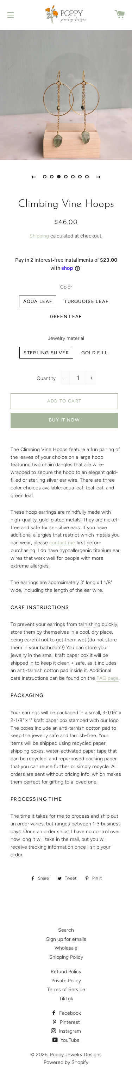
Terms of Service (66, 990)
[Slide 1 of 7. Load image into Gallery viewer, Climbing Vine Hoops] (45, 176)
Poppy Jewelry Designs (76, 1055)
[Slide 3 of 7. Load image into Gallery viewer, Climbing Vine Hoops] (59, 176)
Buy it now (64, 420)
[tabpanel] (66, 94)
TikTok (66, 999)
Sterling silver (46, 352)
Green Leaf (66, 316)
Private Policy (66, 981)
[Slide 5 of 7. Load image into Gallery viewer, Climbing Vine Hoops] (73, 176)
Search (66, 930)
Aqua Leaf (37, 301)
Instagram (69, 1031)
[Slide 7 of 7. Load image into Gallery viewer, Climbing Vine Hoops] (87, 176)
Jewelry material (66, 338)
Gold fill (94, 352)
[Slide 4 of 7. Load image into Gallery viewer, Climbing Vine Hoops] (66, 176)
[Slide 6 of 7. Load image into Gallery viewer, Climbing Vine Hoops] (80, 176)
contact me (62, 543)
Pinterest (69, 1022)
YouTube (69, 1040)
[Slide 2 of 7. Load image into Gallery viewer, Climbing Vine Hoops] (52, 176)
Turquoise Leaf (86, 301)
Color (66, 287)
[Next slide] (98, 176)
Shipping (39, 236)
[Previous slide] (34, 176)
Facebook (69, 1013)
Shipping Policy (66, 957)
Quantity (46, 378)
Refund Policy (66, 972)
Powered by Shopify (66, 1062)
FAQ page (107, 678)
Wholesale (66, 948)
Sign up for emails (66, 939)
